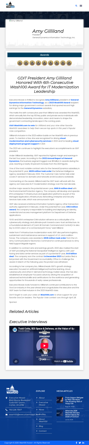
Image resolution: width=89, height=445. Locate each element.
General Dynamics (33, 108)
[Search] (76, 6)
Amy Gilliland (52, 100)
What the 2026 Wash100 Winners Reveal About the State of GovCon (72, 414)
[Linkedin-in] (83, 442)
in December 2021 (52, 256)
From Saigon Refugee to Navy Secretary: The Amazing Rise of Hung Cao (74, 401)
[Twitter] (79, 442)
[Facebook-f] (76, 442)
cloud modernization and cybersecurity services (37, 139)
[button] (81, 6)
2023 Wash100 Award (59, 102)
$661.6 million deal (63, 188)
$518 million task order (55, 238)
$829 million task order (40, 171)
